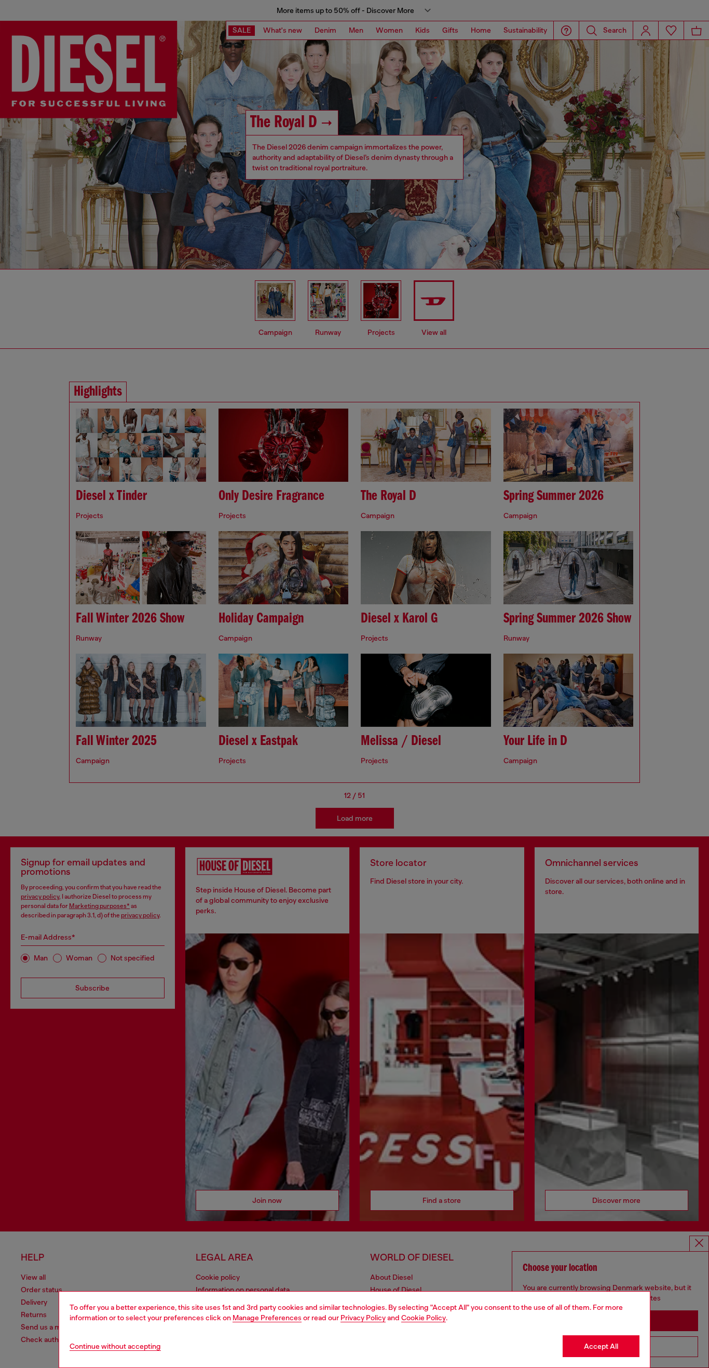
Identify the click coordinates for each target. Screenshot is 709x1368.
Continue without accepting (115, 1346)
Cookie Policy (423, 1317)
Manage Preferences (267, 1317)
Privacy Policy (363, 1317)
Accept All (601, 1346)
